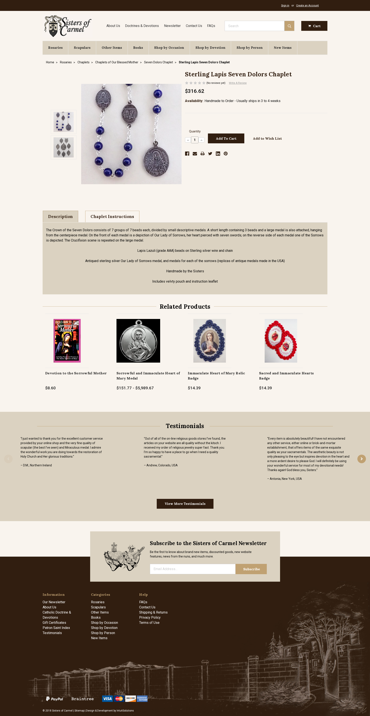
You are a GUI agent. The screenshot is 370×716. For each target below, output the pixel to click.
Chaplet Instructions (112, 216)
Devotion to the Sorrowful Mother (76, 373)
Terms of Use (149, 623)
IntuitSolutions (125, 710)
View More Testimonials (185, 504)
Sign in (285, 5)
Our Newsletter (54, 602)
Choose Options (138, 345)
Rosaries (55, 48)
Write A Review (238, 83)
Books (138, 48)
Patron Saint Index (56, 628)
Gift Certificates (54, 623)
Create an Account (307, 5)
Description (60, 216)
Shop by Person (250, 48)
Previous (8, 459)
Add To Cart (67, 345)
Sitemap (79, 710)
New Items (283, 48)
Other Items (112, 48)
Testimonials (52, 633)
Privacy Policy (150, 617)
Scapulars (82, 48)
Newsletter (172, 26)
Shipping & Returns (153, 612)
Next (362, 459)
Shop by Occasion (169, 48)
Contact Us (194, 26)
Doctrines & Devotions (142, 26)
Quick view (67, 336)
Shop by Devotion (210, 48)
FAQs (211, 26)
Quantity (195, 131)
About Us (113, 26)
